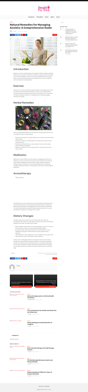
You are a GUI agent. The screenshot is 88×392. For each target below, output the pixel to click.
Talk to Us (41, 386)
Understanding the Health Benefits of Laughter (39, 323)
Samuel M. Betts (31, 299)
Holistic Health (49, 253)
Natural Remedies (49, 254)
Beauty (46, 17)
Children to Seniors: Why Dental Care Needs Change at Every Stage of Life (71, 45)
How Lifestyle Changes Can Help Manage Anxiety (40, 348)
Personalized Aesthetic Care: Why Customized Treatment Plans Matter (71, 51)
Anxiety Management (42, 253)
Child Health (31, 17)
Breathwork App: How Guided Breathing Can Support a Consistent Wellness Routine (71, 38)
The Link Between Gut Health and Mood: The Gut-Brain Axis (41, 311)
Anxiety (52, 17)
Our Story (46, 386)
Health (58, 17)
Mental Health (55, 253)
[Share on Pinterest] (24, 35)
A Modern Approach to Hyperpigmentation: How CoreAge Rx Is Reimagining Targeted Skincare (71, 31)
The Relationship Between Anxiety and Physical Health (40, 361)
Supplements (39, 17)
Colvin (15, 31)
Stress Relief (55, 254)
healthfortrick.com (47, 389)
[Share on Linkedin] (26, 35)
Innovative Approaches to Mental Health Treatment (40, 296)
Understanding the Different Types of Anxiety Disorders (39, 373)
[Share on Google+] (22, 35)
